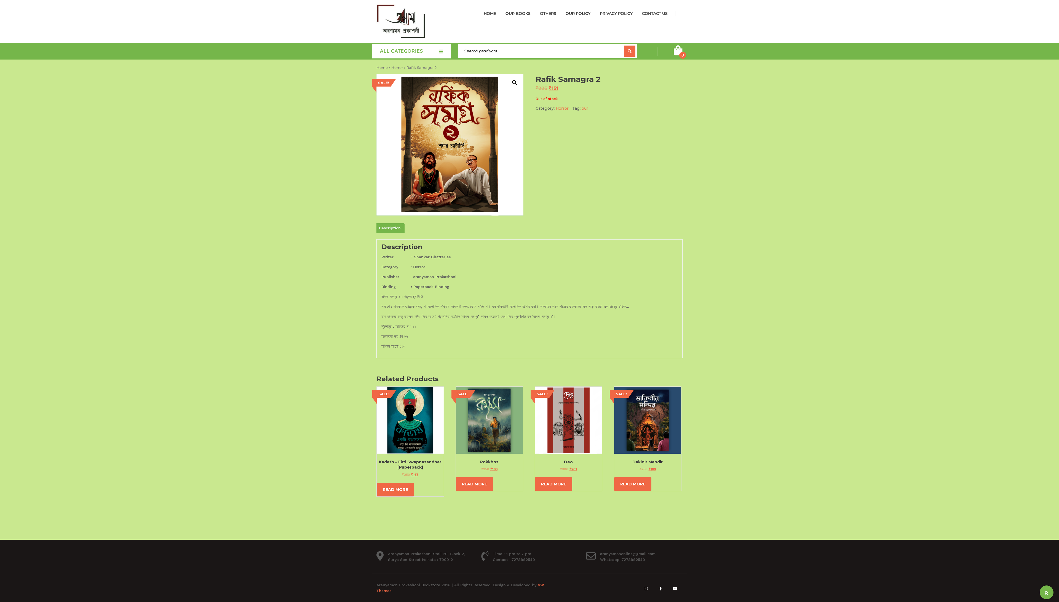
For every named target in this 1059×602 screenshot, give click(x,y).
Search (629, 51)
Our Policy (578, 13)
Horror (397, 68)
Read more (395, 489)
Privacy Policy (616, 13)
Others (548, 13)
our (585, 108)
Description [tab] (390, 228)
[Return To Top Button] (1046, 592)
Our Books (518, 13)
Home (490, 13)
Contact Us (655, 13)
